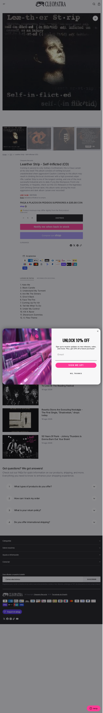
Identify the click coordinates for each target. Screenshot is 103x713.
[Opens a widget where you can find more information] (92, 708)
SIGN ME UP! (75, 365)
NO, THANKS (75, 373)
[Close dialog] (96, 331)
